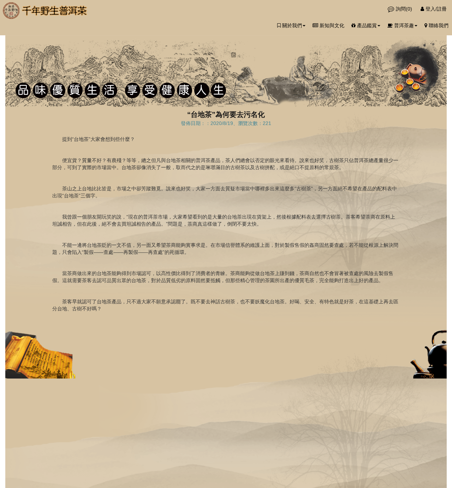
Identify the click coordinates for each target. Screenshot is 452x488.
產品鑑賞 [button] (366, 25)
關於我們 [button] (291, 25)
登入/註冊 (435, 9)
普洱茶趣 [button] (403, 25)
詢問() (404, 9)
